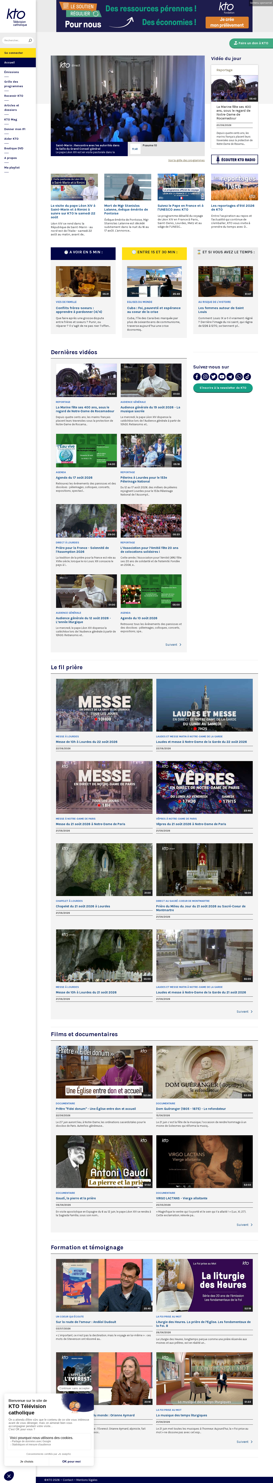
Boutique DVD (13, 148)
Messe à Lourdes (67, 736)
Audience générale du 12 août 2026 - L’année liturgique (83, 620)
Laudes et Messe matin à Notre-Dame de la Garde (189, 736)
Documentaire (65, 1103)
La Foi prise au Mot (169, 1316)
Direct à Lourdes (67, 542)
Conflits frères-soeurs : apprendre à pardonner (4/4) (79, 310)
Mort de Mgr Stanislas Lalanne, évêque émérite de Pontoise (126, 209)
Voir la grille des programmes (186, 160)
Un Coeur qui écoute (70, 1316)
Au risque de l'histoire (214, 302)
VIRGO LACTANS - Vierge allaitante (181, 1198)
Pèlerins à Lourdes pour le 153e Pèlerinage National (144, 479)
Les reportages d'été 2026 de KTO (232, 207)
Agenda (61, 472)
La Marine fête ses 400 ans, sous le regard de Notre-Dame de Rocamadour (233, 112)
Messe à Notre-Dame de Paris (76, 818)
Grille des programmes (13, 84)
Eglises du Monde (139, 302)
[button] (180, 644)
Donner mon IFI (14, 129)
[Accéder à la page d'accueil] (18, 16)
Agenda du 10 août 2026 (139, 618)
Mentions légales (86, 1480)
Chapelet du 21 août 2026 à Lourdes (83, 906)
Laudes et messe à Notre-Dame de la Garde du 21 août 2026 (201, 992)
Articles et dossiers (11, 108)
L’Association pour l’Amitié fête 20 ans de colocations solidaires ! (149, 550)
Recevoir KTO (13, 96)
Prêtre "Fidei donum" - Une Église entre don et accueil (96, 1109)
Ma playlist (12, 167)
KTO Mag (10, 119)
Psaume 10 (150, 145)
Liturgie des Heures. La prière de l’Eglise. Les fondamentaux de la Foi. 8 (203, 1324)
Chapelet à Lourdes (69, 900)
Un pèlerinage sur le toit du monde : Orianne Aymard (95, 1415)
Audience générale (133, 401)
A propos (10, 158)
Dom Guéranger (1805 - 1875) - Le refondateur (191, 1109)
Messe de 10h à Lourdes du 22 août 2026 (87, 742)
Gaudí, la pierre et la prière (76, 1198)
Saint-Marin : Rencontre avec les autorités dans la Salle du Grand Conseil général (87, 147)
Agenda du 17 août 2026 (74, 478)
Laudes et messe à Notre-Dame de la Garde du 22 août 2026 (201, 742)
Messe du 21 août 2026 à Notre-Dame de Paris (90, 824)
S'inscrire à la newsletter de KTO (223, 388)
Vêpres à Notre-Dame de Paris (176, 818)
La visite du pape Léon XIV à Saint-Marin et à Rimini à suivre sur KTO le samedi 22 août (73, 211)
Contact (68, 1480)
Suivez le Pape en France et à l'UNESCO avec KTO (180, 207)
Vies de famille (66, 302)
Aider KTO (11, 139)
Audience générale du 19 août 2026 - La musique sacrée (150, 409)
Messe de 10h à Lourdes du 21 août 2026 (86, 992)
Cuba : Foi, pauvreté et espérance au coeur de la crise (154, 310)
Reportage (224, 70)
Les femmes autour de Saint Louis (221, 310)
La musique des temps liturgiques (181, 1415)
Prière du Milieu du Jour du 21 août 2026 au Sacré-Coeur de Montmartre (200, 908)
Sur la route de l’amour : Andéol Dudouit (86, 1322)
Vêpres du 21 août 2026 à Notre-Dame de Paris (191, 824)
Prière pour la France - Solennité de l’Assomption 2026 (82, 550)
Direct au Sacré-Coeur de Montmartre (183, 900)
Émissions (11, 72)
